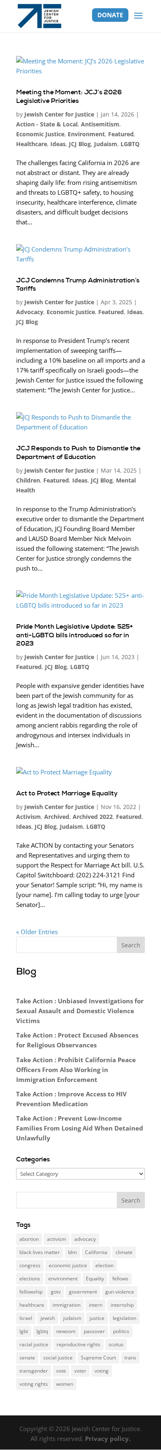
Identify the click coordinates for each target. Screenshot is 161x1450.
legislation (124, 1318)
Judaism (105, 144)
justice (97, 1318)
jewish (47, 1318)
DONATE (110, 15)
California (96, 1252)
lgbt (23, 1331)
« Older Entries (37, 932)
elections (29, 1278)
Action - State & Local (47, 124)
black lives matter (39, 1252)
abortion (29, 1239)
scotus (116, 1344)
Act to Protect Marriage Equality (67, 793)
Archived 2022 (93, 817)
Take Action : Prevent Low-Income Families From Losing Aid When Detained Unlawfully (79, 1128)
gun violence (119, 1291)
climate (124, 1252)
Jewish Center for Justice (59, 114)
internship (122, 1304)
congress (29, 1265)
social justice (58, 1357)
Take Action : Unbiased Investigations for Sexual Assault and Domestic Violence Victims (80, 1011)
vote (61, 1370)
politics (121, 1331)
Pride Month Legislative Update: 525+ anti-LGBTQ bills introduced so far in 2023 (74, 635)
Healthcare (31, 144)
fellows (120, 1278)
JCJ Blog (80, 144)
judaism (72, 1318)
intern (95, 1304)
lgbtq (42, 1331)
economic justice (68, 1265)
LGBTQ (130, 144)
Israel (25, 1318)
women (64, 1383)
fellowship (31, 1291)
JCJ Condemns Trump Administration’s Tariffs (78, 284)
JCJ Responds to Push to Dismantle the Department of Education (78, 452)
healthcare (31, 1304)
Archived (56, 817)
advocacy (85, 1239)
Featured (121, 134)
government (83, 1291)
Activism (28, 817)
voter (80, 1370)
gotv (56, 1291)
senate (27, 1357)
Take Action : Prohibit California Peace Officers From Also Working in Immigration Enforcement (76, 1070)
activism (56, 1239)
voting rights (33, 1383)
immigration (66, 1304)
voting (102, 1370)
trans (130, 1357)
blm (72, 1252)
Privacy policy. (107, 1438)
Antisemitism (100, 124)
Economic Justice (40, 134)
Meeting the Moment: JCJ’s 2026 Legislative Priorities (68, 96)
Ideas (58, 144)
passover (94, 1331)
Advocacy (29, 312)
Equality (95, 1278)
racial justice (33, 1344)
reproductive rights (78, 1344)
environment (63, 1278)
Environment (86, 134)
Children (28, 480)
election (104, 1265)
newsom (66, 1331)
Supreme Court (98, 1357)
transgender (33, 1370)
